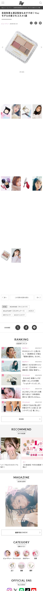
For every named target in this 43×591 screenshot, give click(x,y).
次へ (38, 297)
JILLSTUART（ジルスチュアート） (14, 311)
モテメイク (7, 315)
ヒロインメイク (20, 315)
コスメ (32, 311)
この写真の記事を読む (22, 297)
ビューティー (9, 7)
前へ (5, 297)
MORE (21, 419)
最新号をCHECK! (21, 532)
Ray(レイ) (3, 7)
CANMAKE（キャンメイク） (19, 307)
